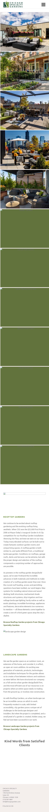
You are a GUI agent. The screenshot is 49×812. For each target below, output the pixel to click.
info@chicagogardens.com (12, 801)
